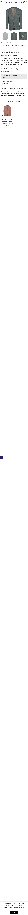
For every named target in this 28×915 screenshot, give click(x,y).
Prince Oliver (4, 42)
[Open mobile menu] (1, 2)
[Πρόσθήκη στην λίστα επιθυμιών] (11, 106)
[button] (2, 18)
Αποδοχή (14, 912)
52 (6, 125)
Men (11, 42)
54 (8, 125)
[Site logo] (10, 2)
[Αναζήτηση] (19, 2)
